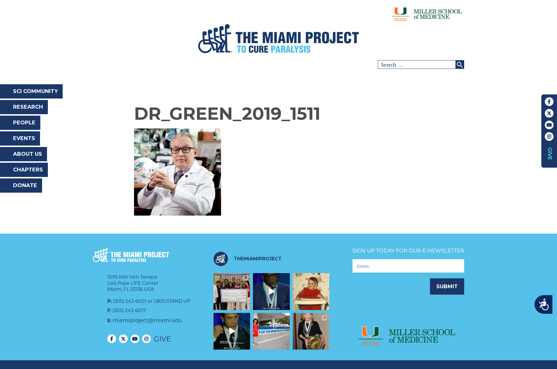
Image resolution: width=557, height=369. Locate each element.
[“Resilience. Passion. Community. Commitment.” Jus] (232, 331)
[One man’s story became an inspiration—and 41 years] (311, 291)
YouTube (549, 125)
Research (28, 107)
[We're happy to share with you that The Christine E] (271, 331)
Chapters (28, 169)
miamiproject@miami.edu (147, 320)
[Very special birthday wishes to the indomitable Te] (311, 331)
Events (24, 138)
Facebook (549, 101)
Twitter (549, 113)
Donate (25, 185)
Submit (447, 286)
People (24, 122)
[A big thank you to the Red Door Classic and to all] (232, 291)
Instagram (549, 136)
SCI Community (35, 91)
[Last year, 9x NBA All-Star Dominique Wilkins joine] (271, 291)
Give (550, 153)
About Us (27, 154)
